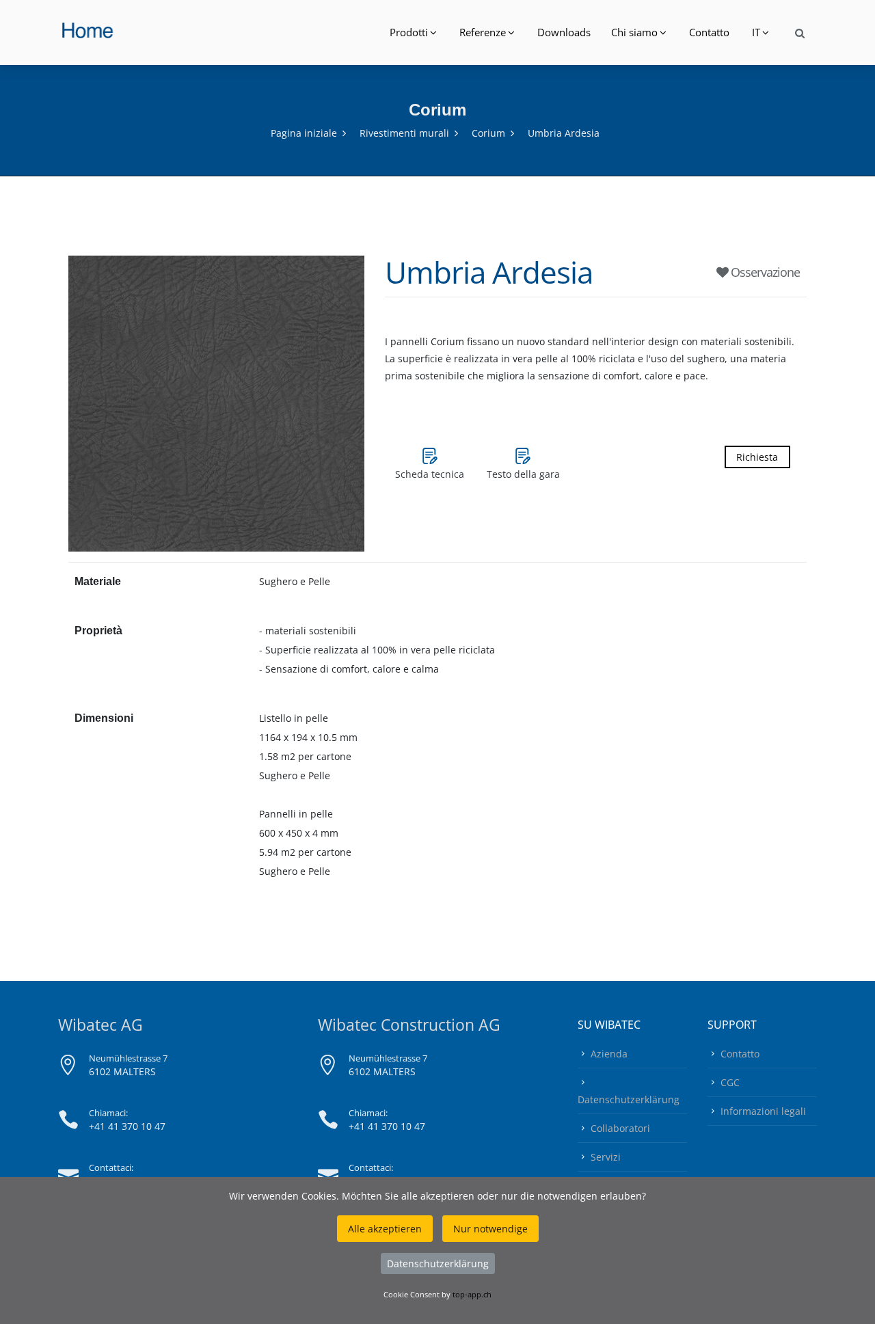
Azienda (609, 1053)
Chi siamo (634, 32)
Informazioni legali (763, 1111)
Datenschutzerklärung (628, 1099)
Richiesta (757, 456)
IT (756, 32)
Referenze (482, 32)
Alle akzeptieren (385, 1228)
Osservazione (764, 272)
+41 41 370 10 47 (127, 1126)
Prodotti (409, 32)
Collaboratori (620, 1128)
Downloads (564, 32)
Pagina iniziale (304, 132)
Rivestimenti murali (404, 132)
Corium (488, 132)
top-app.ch (472, 1294)
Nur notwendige (490, 1228)
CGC (730, 1082)
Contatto (709, 32)
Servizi (606, 1156)
